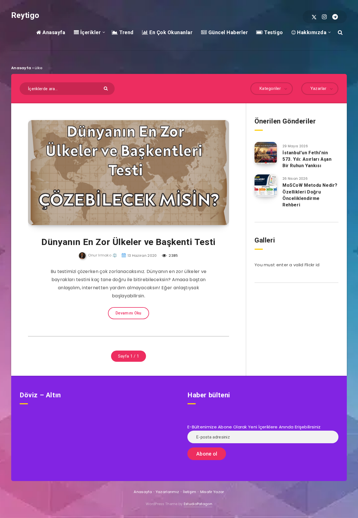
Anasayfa (53, 32)
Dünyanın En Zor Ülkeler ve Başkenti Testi (128, 242)
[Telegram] (335, 17)
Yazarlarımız (167, 491)
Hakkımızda (311, 32)
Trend (126, 32)
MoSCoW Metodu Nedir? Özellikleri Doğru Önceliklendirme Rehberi (310, 195)
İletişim (189, 491)
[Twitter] (314, 17)
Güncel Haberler (227, 32)
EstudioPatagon (198, 503)
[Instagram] (324, 17)
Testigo (273, 32)
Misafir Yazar (212, 491)
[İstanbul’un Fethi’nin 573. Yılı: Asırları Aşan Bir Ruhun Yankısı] (266, 153)
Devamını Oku (129, 313)
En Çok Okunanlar (170, 32)
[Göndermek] (106, 88)
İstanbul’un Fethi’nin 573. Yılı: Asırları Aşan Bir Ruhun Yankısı (306, 159)
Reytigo (25, 15)
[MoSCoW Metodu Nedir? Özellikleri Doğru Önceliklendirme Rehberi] (266, 185)
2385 (173, 255)
